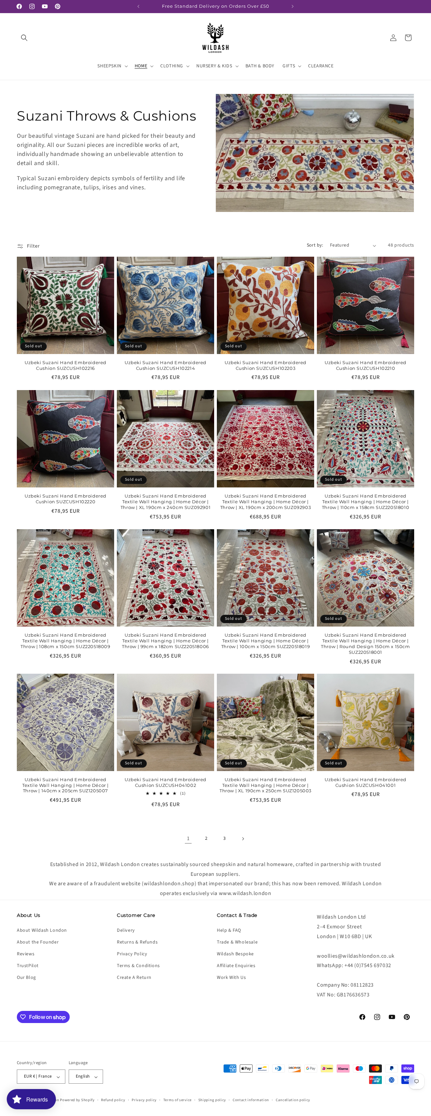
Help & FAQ (229, 930)
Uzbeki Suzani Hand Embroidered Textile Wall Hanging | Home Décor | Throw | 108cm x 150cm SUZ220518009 (65, 640)
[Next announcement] (292, 6)
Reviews (25, 954)
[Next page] (242, 838)
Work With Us (231, 977)
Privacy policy (144, 1100)
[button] (24, 37)
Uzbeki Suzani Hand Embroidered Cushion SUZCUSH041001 (365, 782)
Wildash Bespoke (235, 954)
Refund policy (113, 1100)
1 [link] (188, 838)
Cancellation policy (293, 1100)
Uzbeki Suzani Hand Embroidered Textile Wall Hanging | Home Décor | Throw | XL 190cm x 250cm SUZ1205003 (265, 785)
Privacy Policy (132, 954)
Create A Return (134, 977)
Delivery (126, 930)
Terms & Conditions (138, 965)
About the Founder (38, 941)
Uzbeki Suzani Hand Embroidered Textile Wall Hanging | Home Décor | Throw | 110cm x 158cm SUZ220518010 (365, 501)
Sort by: (315, 245)
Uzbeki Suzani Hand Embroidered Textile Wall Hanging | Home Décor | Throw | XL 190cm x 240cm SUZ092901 (165, 501)
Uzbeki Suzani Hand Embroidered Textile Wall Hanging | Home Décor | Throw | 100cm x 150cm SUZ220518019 (265, 640)
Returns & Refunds (137, 941)
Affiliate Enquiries (236, 965)
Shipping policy (212, 1100)
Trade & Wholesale (237, 941)
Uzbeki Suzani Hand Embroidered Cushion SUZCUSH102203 (265, 365)
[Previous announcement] (138, 6)
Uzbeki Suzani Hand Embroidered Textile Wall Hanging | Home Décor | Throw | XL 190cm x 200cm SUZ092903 (265, 501)
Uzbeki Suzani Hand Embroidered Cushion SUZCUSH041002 (165, 782)
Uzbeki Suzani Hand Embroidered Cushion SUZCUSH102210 (365, 365)
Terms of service (177, 1100)
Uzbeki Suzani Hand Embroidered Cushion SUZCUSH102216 (65, 365)
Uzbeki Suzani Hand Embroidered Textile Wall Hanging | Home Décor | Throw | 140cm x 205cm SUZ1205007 (65, 785)
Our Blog (26, 977)
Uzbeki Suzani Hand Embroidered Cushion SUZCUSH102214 (165, 365)
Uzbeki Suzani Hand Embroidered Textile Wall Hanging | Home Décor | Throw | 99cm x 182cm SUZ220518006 (165, 640)
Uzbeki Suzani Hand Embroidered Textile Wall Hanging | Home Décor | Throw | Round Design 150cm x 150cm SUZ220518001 (365, 643)
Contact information (251, 1100)
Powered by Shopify (77, 1100)
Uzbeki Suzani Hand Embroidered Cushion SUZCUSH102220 (65, 498)
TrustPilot (28, 965)
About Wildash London (42, 930)
